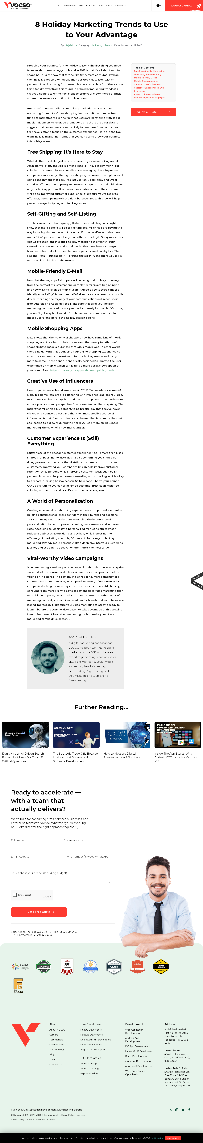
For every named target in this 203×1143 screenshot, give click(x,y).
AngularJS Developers (92, 1049)
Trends (109, 45)
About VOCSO (57, 1029)
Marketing (96, 45)
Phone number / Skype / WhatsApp (86, 856)
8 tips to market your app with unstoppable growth (82, 370)
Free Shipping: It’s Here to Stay (150, 71)
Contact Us (120, 5)
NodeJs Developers (91, 1044)
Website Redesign (90, 1068)
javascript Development (138, 1061)
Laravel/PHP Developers (138, 1051)
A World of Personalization (147, 94)
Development (69, 5)
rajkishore (71, 45)
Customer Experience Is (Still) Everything (149, 89)
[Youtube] (183, 1110)
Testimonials (56, 1039)
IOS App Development (137, 1046)
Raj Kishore (88, 637)
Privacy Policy (17, 1119)
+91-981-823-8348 (38, 931)
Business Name (73, 840)
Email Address (20, 856)
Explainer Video (89, 1073)
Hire (81, 5)
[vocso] (30, 1046)
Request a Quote (146, 112)
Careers (53, 1034)
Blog (101, 5)
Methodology (56, 1049)
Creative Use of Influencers (148, 84)
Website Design (88, 1063)
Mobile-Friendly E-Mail (145, 78)
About (109, 5)
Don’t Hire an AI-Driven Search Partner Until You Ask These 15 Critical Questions (23, 757)
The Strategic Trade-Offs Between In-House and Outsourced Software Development (76, 757)
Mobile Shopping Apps (146, 81)
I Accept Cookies (173, 1138)
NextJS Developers (91, 1029)
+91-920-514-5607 (67, 931)
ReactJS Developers (91, 1034)
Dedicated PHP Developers (95, 1039)
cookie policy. (157, 1138)
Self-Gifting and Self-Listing (147, 74)
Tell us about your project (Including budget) (39, 873)
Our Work (91, 5)
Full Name (17, 840)
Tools (52, 1059)
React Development (136, 1056)
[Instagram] (177, 1110)
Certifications (56, 1044)
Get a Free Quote (39, 911)
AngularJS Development (139, 1066)
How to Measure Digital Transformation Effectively (122, 755)
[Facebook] (189, 1110)
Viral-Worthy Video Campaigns (149, 97)
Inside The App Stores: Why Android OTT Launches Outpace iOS (176, 757)
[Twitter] (170, 1110)
